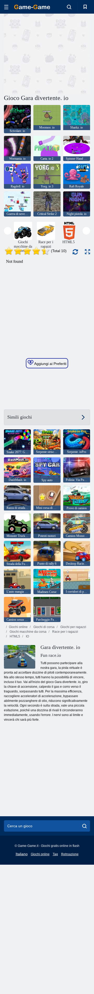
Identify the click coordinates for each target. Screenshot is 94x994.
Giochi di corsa (44, 627)
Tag (55, 854)
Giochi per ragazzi (73, 627)
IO (27, 636)
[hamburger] (6, 7)
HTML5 (14, 636)
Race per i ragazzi (64, 632)
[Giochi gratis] (32, 7)
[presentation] (7, 231)
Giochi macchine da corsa (27, 632)
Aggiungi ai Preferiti (49, 364)
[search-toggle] (69, 7)
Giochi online (18, 627)
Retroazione (70, 854)
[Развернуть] (87, 251)
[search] (84, 826)
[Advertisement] (70, 53)
